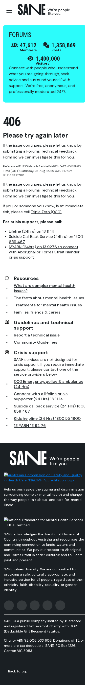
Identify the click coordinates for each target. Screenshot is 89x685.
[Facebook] (9, 605)
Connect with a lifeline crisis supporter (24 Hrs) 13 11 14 (40, 396)
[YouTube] (47, 605)
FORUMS (20, 34)
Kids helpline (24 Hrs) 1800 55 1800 (47, 418)
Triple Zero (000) (46, 211)
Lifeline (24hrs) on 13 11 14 (31, 231)
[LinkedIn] (60, 605)
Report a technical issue (37, 335)
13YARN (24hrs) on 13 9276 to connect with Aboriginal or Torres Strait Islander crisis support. (44, 252)
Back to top (17, 671)
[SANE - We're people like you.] (44, 10)
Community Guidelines (35, 342)
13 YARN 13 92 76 (30, 425)
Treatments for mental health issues (48, 305)
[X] (35, 605)
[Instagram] (22, 605)
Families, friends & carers (37, 312)
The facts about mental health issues (49, 297)
